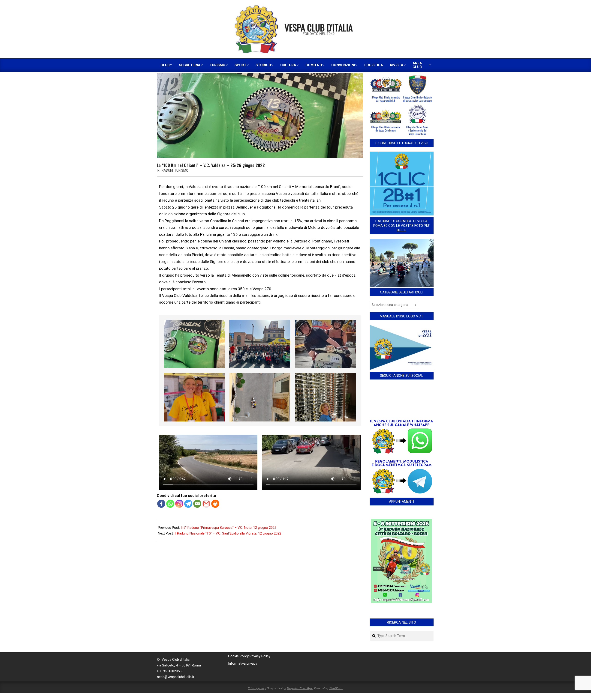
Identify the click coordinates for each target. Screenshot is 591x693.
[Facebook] (161, 504)
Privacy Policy (260, 656)
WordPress (336, 688)
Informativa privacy (242, 663)
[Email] (197, 504)
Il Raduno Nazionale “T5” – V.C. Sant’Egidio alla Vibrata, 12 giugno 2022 (228, 533)
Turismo (181, 170)
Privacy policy (257, 688)
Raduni (167, 170)
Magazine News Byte (300, 688)
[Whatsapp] (170, 504)
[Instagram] (179, 504)
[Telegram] (188, 504)
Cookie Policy (238, 656)
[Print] (215, 504)
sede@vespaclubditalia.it (175, 677)
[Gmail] (206, 504)
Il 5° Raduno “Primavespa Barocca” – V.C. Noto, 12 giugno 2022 (228, 528)
